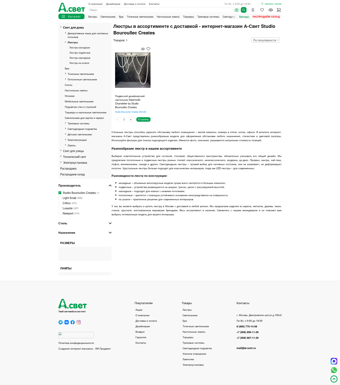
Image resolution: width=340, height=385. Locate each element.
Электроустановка (75, 162)
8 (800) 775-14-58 (247, 326)
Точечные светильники (140, 16)
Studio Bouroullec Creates (130, 111)
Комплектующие (77, 140)
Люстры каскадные (79, 47)
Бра (121, 16)
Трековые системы (208, 16)
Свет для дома (73, 27)
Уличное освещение (194, 353)
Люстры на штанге (79, 63)
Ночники (70, 96)
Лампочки (188, 359)
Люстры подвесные (79, 52)
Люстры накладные (79, 57)
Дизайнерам (113, 3)
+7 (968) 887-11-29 (248, 337)
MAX (334, 361)
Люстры (92, 16)
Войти (253, 10)
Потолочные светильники (82, 79)
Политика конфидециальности (76, 343)
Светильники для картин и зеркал (84, 118)
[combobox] (266, 40)
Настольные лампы (168, 16)
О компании (96, 3)
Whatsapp (334, 370)
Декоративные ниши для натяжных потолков (88, 35)
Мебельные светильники (79, 101)
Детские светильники (80, 134)
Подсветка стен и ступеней (80, 107)
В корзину (143, 119)
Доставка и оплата (134, 3)
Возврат (140, 331)
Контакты (154, 3)
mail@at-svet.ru (246, 348)
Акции (138, 309)
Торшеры (188, 16)
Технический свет (74, 157)
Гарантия (140, 337)
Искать (243, 10)
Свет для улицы (73, 151)
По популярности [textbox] (264, 40)
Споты (68, 85)
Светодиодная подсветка (82, 129)
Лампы (72, 145)
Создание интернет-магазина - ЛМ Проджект (84, 348)
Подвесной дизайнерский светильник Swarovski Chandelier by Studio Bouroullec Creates (130, 101)
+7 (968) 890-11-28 (248, 332)
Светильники (108, 16)
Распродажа (68, 168)
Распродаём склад (266, 16)
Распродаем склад (72, 174)
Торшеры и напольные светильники (85, 112)
